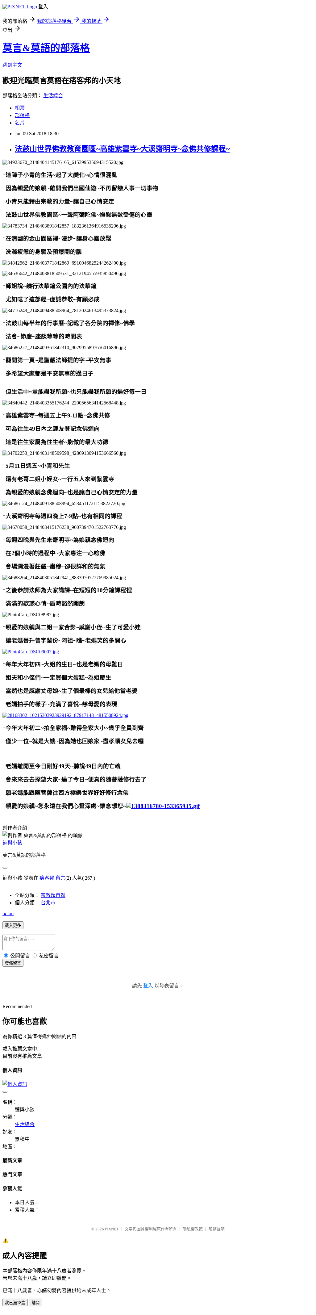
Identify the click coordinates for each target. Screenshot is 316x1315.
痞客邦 (47, 878)
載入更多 (13, 925)
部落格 (22, 115)
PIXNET (112, 1229)
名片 (20, 122)
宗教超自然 (53, 895)
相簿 (20, 108)
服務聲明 (217, 1229)
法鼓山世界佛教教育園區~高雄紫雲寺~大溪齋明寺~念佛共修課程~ (122, 149)
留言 (60, 878)
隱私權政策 (193, 1229)
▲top (8, 913)
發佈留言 (13, 963)
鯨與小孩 (12, 842)
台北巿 (48, 902)
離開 (35, 1302)
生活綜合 (53, 95)
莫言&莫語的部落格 (46, 47)
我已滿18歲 (15, 1302)
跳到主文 (12, 65)
